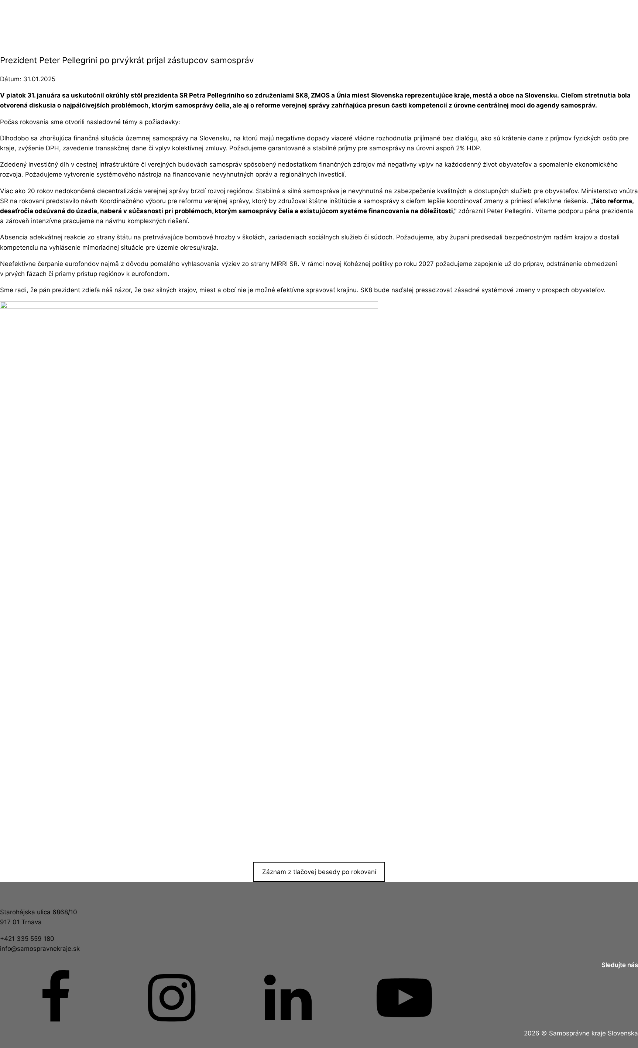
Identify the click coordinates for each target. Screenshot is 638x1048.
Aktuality (45, 22)
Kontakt (410, 22)
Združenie (228, 22)
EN (501, 22)
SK (592, 22)
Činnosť (136, 22)
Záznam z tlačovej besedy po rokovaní (319, 871)
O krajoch (319, 22)
